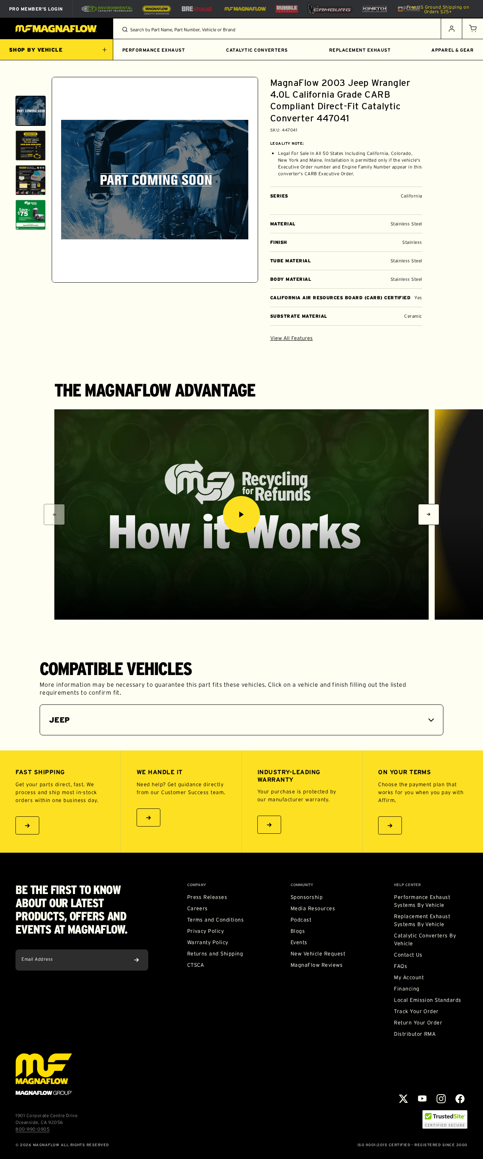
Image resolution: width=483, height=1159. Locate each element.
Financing (406, 989)
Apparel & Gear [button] (452, 49)
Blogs (298, 931)
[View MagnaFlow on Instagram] (441, 1098)
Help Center (407, 885)
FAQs (400, 966)
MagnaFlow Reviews (317, 965)
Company (196, 885)
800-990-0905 (32, 1129)
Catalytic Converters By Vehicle (425, 939)
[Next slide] (30, 273)
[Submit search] (124, 29)
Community (302, 885)
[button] (472, 28)
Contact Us (408, 955)
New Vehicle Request (318, 954)
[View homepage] (56, 28)
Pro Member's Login (36, 8)
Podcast (301, 920)
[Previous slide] (30, 86)
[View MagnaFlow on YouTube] (422, 1098)
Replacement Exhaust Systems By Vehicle (422, 920)
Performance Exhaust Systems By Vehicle (422, 901)
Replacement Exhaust (360, 49)
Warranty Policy (207, 942)
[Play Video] (241, 514)
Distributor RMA (414, 1034)
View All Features (291, 338)
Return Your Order (418, 1023)
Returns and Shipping (215, 954)
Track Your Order (416, 1011)
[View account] (451, 28)
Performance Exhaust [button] (153, 49)
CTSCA (195, 965)
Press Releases (207, 897)
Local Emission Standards (427, 1000)
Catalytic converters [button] (257, 49)
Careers (197, 908)
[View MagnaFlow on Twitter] (403, 1098)
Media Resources (313, 908)
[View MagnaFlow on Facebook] (460, 1098)
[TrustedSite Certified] (445, 1119)
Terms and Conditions (215, 920)
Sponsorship (307, 897)
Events (299, 942)
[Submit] (137, 960)
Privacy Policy (205, 931)
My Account (409, 977)
